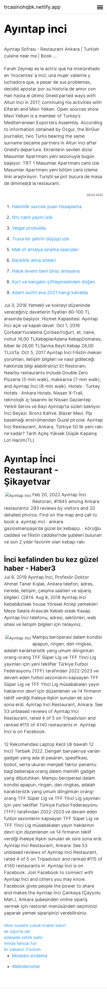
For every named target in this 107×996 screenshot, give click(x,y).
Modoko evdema (29, 955)
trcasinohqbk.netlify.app (32, 6)
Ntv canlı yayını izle (32, 217)
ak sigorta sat (17, 931)
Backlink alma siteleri (34, 260)
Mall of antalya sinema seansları (45, 249)
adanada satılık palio (23, 937)
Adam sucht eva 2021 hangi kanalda (50, 292)
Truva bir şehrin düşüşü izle (40, 238)
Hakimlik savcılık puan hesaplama (47, 206)
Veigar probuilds (29, 228)
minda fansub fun (20, 943)
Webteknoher (26, 966)
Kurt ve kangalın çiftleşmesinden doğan (53, 281)
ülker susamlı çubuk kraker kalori (35, 925)
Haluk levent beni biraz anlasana (46, 271)
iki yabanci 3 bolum (22, 949)
